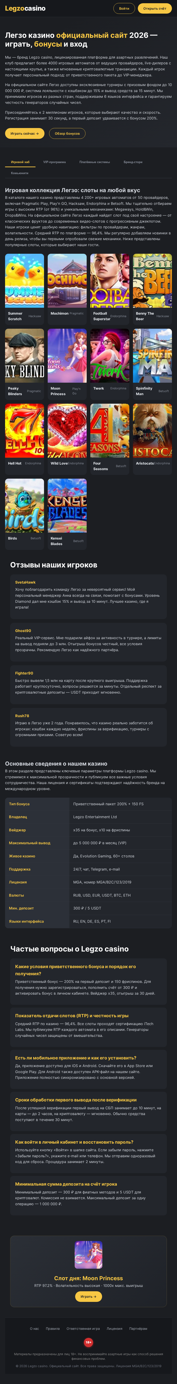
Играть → (89, 1296)
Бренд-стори (133, 162)
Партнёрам (138, 1328)
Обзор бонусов (67, 133)
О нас (34, 1328)
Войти (124, 8)
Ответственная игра (83, 1328)
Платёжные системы (95, 162)
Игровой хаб (20, 162)
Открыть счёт (154, 8)
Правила (53, 1328)
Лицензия (114, 1328)
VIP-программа (54, 162)
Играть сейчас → (25, 133)
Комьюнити (19, 173)
